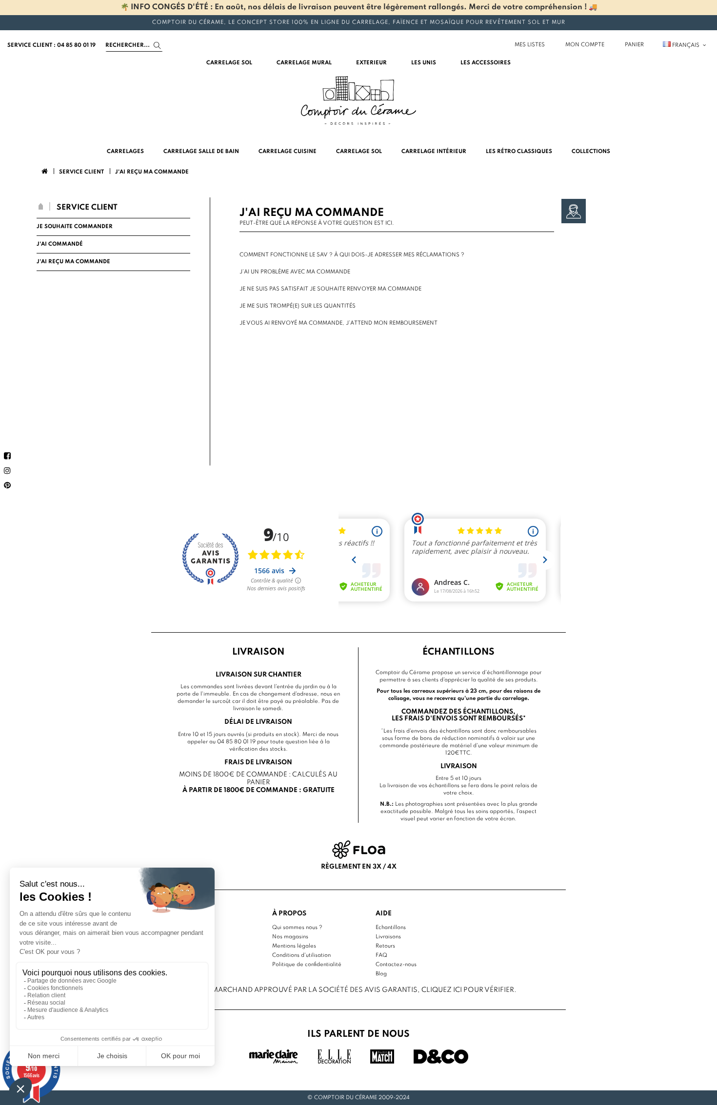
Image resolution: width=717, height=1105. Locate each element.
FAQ (381, 955)
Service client (87, 208)
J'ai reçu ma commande (73, 262)
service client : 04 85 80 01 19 (51, 45)
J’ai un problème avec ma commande (294, 272)
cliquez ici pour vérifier (467, 990)
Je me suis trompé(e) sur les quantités (297, 306)
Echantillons (391, 928)
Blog (381, 974)
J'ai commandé (60, 244)
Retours (385, 946)
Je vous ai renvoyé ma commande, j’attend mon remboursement (338, 323)
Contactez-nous (396, 965)
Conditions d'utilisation (301, 955)
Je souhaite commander (75, 227)
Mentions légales (294, 946)
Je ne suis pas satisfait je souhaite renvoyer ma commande (330, 289)
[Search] (157, 45)
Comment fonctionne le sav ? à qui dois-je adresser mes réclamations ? (351, 255)
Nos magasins (290, 937)
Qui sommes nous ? (297, 928)
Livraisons (388, 937)
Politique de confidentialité (306, 965)
